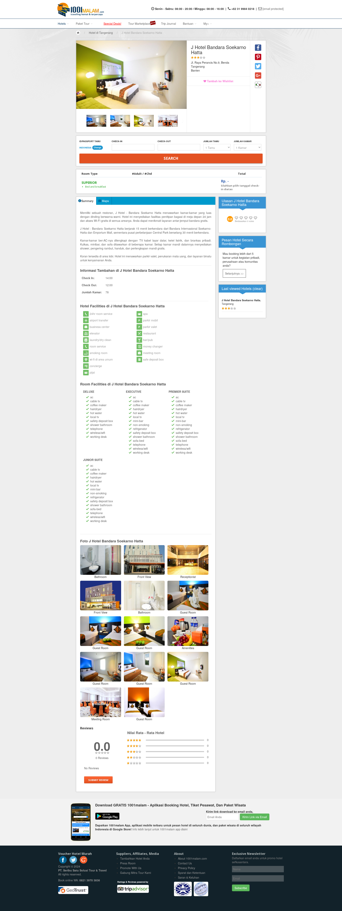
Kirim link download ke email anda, (229, 812)
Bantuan (188, 23)
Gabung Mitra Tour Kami (135, 873)
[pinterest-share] (258, 57)
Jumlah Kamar (243, 141)
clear (257, 288)
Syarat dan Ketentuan (191, 873)
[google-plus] (83, 862)
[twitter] (73, 862)
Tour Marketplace (139, 23)
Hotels (62, 23)
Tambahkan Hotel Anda (135, 858)
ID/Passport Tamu (90, 141)
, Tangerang (241, 302)
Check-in (117, 141)
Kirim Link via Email (254, 817)
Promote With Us (130, 868)
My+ (206, 23)
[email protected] (273, 9)
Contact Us (185, 863)
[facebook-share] (258, 47)
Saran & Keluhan (188, 877)
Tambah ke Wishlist (219, 81)
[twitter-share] (258, 66)
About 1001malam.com (192, 858)
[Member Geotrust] (73, 888)
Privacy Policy (186, 868)
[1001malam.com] (79, 9)
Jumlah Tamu (211, 141)
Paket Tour (83, 23)
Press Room (128, 863)
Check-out (164, 141)
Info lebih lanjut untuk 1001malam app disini (159, 829)
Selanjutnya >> (234, 273)
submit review (98, 780)
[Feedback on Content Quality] (258, 85)
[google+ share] (258, 75)
